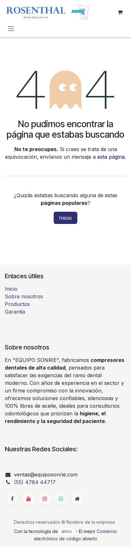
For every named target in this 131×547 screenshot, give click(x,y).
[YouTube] (28, 498)
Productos (17, 304)
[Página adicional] (77, 498)
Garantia (15, 311)
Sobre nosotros (24, 296)
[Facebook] (12, 498)
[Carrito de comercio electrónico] (120, 12)
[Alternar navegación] (11, 28)
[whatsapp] (61, 498)
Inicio (65, 218)
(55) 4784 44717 (35, 482)
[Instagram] (44, 498)
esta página (111, 157)
